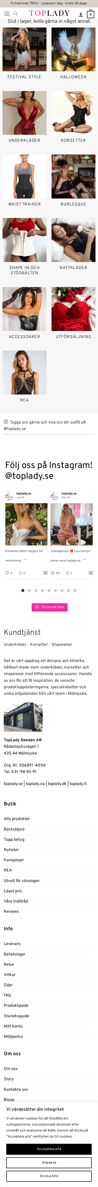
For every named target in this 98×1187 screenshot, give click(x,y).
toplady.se (13, 783)
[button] (7, 14)
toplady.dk (57, 783)
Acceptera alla (49, 1149)
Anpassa (49, 1162)
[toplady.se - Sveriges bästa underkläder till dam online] (49, 13)
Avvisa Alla (49, 1176)
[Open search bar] (16, 13)
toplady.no (35, 783)
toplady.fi (78, 783)
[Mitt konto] (80, 14)
